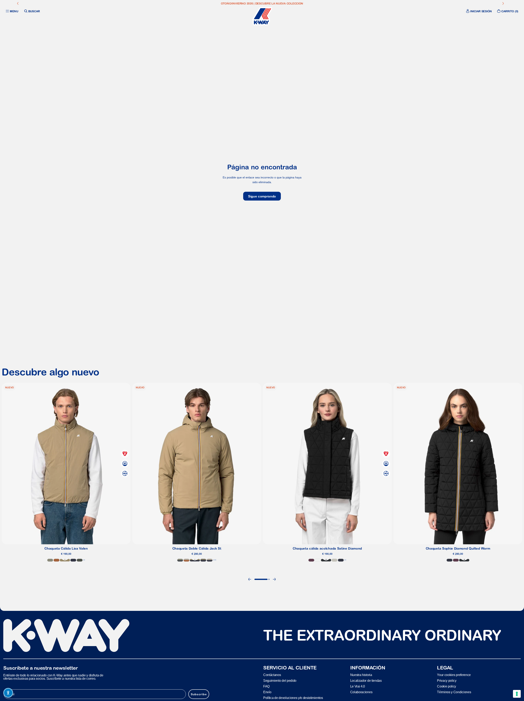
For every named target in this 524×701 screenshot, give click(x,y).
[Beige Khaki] (65, 560)
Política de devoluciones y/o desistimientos (293, 697)
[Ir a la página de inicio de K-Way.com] (262, 16)
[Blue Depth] (73, 560)
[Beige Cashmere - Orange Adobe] (186, 560)
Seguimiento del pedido (279, 680)
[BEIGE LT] (334, 560)
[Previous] (249, 579)
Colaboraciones (361, 692)
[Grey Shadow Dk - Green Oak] (180, 560)
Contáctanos (272, 674)
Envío (267, 692)
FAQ (266, 686)
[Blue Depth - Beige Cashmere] (210, 560)
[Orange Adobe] (56, 560)
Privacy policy (446, 680)
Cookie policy (446, 686)
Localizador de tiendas (366, 680)
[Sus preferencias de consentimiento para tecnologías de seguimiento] (517, 694)
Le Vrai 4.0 (357, 686)
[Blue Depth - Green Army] (203, 560)
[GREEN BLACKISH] (80, 560)
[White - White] (318, 560)
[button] (8, 693)
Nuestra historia (361, 674)
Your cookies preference (454, 674)
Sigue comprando (262, 196)
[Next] (274, 579)
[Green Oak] (50, 560)
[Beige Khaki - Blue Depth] (195, 560)
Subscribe (199, 694)
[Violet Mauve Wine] (311, 560)
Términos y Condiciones (454, 692)
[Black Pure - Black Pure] (326, 560)
